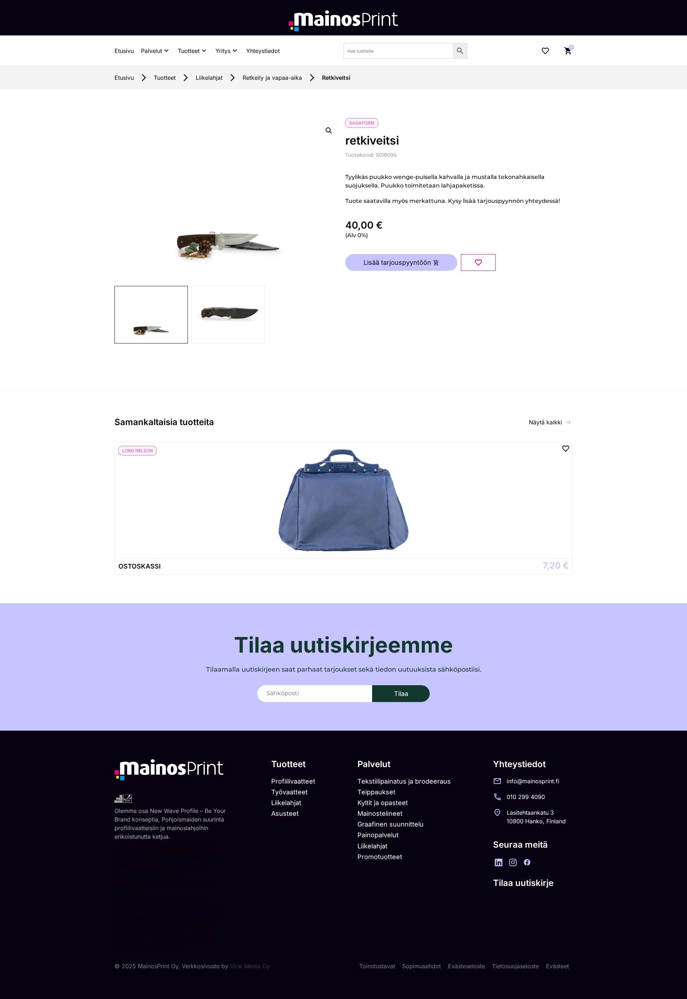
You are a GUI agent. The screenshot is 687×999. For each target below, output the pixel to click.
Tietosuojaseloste (515, 966)
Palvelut (151, 50)
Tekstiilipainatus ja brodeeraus (404, 781)
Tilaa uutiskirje (523, 883)
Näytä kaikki (545, 422)
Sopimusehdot (421, 966)
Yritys (222, 50)
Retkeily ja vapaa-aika (272, 77)
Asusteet (285, 813)
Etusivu (124, 50)
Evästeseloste (466, 966)
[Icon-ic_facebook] (527, 862)
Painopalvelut (378, 835)
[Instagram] (512, 862)
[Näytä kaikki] (568, 422)
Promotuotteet (379, 857)
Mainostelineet (380, 813)
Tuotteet (189, 50)
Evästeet (557, 966)
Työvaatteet (289, 792)
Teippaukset (376, 792)
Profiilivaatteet (293, 781)
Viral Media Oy (250, 966)
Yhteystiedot (263, 50)
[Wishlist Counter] (545, 51)
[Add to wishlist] (478, 262)
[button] (328, 130)
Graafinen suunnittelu (390, 824)
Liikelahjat (209, 77)
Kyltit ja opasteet (382, 802)
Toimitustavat (377, 966)
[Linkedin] (498, 862)
